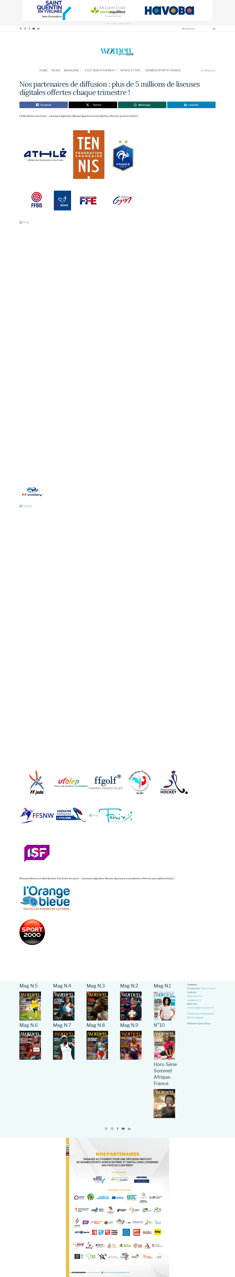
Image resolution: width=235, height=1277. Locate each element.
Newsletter (130, 70)
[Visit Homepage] (117, 49)
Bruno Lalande (208, 988)
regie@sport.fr (194, 1000)
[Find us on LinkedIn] (38, 29)
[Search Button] (213, 29)
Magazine (71, 70)
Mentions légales (195, 1017)
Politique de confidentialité (200, 1013)
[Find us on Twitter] (20, 29)
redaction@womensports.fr (200, 1007)
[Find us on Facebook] (29, 29)
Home (43, 70)
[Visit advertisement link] (117, 10)
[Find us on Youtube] (34, 29)
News (56, 70)
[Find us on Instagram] (25, 29)
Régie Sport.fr (194, 996)
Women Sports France (163, 70)
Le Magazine (208, 70)
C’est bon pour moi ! (100, 70)
